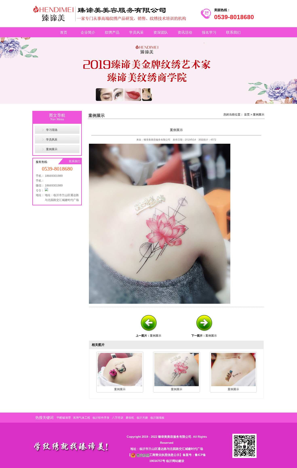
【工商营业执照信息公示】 (155, 455)
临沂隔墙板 (157, 417)
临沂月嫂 (142, 417)
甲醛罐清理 (64, 417)
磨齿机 (130, 417)
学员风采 (136, 32)
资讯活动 (185, 32)
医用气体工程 (81, 417)
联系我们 (233, 32)
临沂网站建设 (175, 461)
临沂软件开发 (101, 417)
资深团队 (160, 32)
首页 (63, 32)
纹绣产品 (112, 32)
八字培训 (117, 417)
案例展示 (51, 149)
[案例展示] (148, 332)
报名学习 (209, 32)
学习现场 (51, 129)
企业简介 (88, 32)
